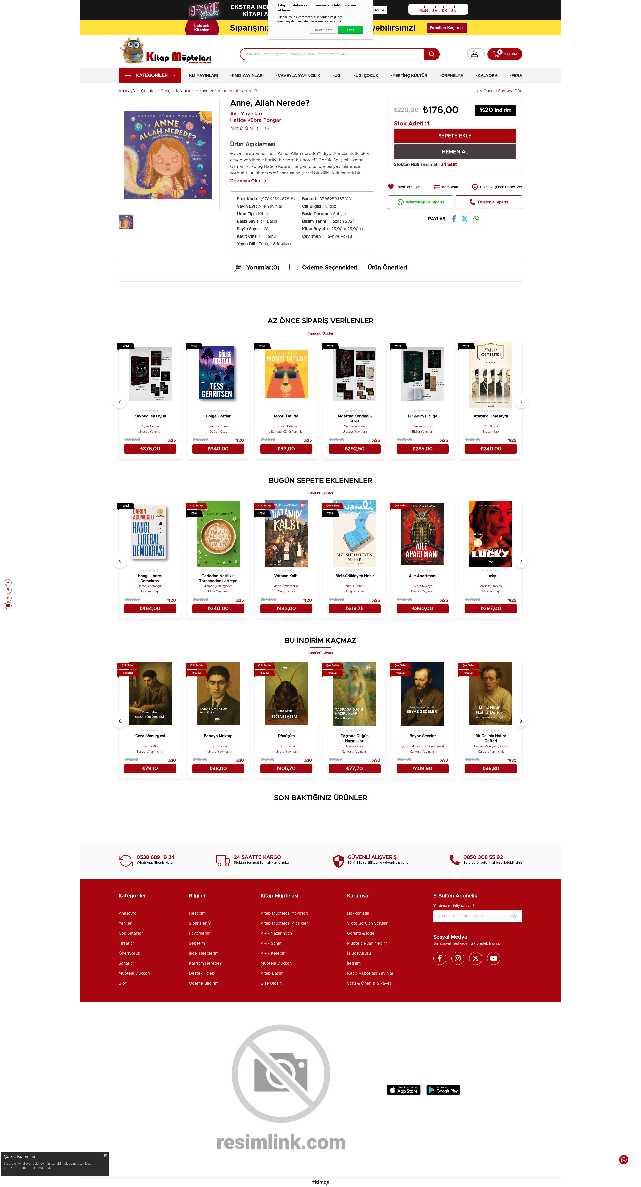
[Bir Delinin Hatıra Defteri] (490, 693)
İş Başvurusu (359, 953)
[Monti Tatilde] (286, 374)
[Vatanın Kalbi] (286, 534)
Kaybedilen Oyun (150, 416)
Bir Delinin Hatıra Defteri (490, 738)
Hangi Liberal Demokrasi (150, 578)
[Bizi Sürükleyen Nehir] (354, 534)
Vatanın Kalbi (286, 576)
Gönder (513, 916)
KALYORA (488, 76)
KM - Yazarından (276, 933)
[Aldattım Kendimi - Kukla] (354, 374)
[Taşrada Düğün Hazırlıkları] (354, 693)
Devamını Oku (245, 181)
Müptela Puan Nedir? (367, 943)
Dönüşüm (286, 736)
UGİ (337, 76)
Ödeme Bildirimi (204, 983)
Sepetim (197, 943)
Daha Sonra (323, 30)
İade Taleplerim (204, 953)
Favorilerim (199, 933)
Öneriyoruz (129, 953)
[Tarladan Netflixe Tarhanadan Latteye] (218, 534)
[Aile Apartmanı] (422, 534)
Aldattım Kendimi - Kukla (354, 418)
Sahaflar (126, 963)
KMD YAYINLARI (248, 76)
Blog (123, 983)
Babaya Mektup (218, 736)
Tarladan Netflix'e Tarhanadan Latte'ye (218, 578)
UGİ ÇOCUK (367, 76)
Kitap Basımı (272, 973)
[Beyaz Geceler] (422, 693)
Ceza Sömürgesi (150, 736)
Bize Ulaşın (271, 983)
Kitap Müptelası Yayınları (284, 913)
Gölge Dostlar (218, 416)
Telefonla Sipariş (492, 202)
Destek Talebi (202, 973)
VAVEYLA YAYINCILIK (299, 76)
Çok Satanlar (131, 933)
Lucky (491, 576)
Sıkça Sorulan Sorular (367, 923)
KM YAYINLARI (203, 76)
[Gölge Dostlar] (218, 374)
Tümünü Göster (321, 333)
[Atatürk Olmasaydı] (490, 374)
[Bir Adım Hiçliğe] (422, 374)
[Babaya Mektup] (218, 693)
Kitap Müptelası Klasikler (284, 923)
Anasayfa (127, 913)
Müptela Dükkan (134, 973)
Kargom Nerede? (205, 963)
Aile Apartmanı (422, 576)
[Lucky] (490, 534)
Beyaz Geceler (423, 736)
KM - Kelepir (273, 953)
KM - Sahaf (271, 943)
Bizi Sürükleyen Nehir (354, 576)
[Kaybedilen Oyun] (150, 374)
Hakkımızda (358, 913)
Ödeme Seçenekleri (330, 268)
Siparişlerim (200, 923)
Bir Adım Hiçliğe (422, 416)
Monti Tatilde (286, 416)
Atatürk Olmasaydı (491, 416)
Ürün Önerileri (387, 268)
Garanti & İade (360, 933)
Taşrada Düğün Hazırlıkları (355, 738)
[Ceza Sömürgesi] (150, 693)
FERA (517, 76)
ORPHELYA (452, 76)
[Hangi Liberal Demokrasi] (150, 534)
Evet (350, 30)
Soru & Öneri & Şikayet (369, 983)
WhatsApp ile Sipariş (425, 202)
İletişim (354, 963)
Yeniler (125, 923)
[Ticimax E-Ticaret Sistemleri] (321, 1183)
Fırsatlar (126, 943)
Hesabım (197, 913)
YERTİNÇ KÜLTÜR (410, 76)
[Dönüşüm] (286, 693)
